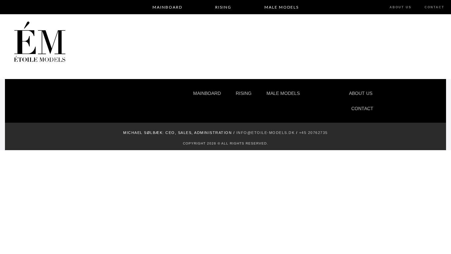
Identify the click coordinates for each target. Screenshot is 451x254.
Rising (223, 7)
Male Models (281, 7)
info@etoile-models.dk (265, 133)
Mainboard (167, 7)
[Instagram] (397, 101)
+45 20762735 (313, 133)
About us (400, 7)
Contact (434, 7)
